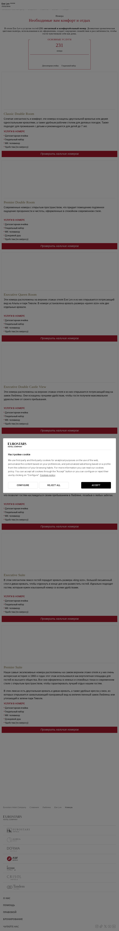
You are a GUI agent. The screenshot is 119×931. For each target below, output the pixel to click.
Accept (96, 485)
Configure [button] (23, 485)
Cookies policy (47, 475)
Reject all (53, 485)
